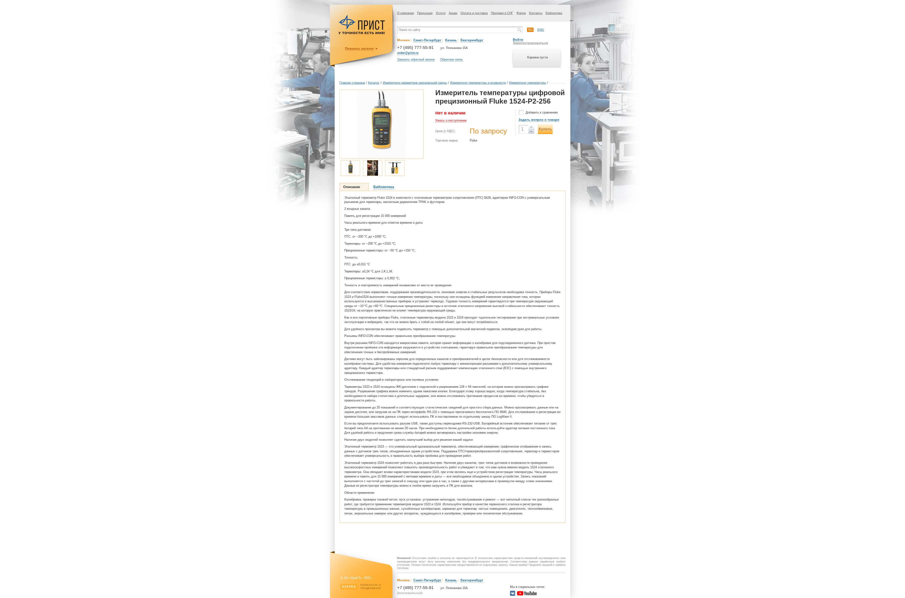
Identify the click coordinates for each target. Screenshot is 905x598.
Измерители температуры (527, 83)
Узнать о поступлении (450, 120)
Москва (403, 40)
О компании (405, 13)
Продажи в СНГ (502, 13)
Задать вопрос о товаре (538, 119)
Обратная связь (451, 59)
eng (540, 30)
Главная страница (352, 83)
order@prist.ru (408, 53)
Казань (451, 40)
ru (530, 30)
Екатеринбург (472, 40)
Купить (545, 129)
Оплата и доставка (474, 13)
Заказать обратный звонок (416, 59)
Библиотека (554, 13)
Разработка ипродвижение (361, 587)
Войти (518, 39)
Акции (453, 13)
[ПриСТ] (361, 33)
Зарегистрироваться (530, 43)
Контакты (535, 13)
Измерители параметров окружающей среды (415, 83)
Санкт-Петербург (427, 40)
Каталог (373, 83)
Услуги (440, 13)
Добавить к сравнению (542, 112)
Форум (521, 13)
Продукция (424, 13)
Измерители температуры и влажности (478, 83)
